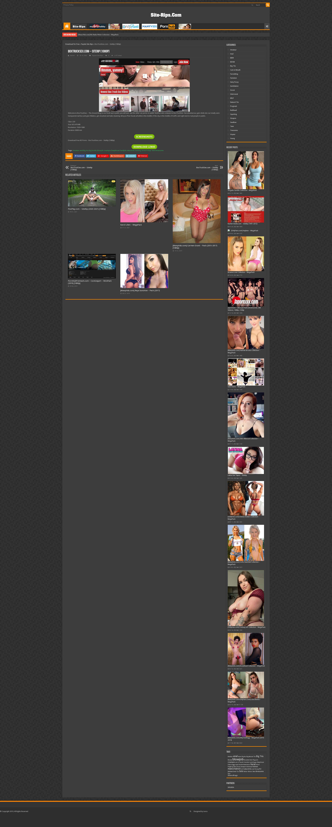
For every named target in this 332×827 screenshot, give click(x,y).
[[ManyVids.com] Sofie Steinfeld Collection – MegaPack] (246, 543)
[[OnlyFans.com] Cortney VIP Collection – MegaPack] (246, 598)
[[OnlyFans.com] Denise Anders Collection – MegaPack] (246, 498)
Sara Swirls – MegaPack (236, 387)
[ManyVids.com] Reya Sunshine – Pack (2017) (140, 290)
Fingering (230, 766)
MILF (232, 98)
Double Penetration (244, 764)
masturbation (234, 769)
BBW (232, 58)
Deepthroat (260, 762)
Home (67, 26)
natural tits (130, 150)
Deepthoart (115, 150)
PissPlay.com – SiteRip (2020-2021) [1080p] (87, 209)
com (257, 760)
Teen (153, 150)
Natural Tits (234, 102)
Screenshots (144, 136)
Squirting (233, 114)
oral (253, 769)
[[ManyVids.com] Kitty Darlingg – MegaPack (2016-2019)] (246, 722)
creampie (107, 150)
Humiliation (234, 86)
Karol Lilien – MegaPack (131, 225)
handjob (123, 150)
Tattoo (245, 771)
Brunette (246, 760)
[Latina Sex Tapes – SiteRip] (246, 460)
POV (260, 769)
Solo (241, 771)
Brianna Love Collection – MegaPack (241, 272)
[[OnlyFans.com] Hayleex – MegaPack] (229, 230)
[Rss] (252, 5)
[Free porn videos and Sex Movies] (166, 15)
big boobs (93, 150)
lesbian (255, 767)
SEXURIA (231, 787)
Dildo (229, 764)
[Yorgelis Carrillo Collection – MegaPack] (246, 170)
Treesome (234, 130)
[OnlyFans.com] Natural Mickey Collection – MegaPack (98, 35)
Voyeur (232, 134)
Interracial (234, 94)
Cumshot (246, 762)
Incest (232, 90)
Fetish (258, 764)
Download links (144, 146)
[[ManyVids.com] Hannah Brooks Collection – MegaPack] (246, 332)
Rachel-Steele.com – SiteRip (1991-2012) (242, 224)
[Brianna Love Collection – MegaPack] (246, 253)
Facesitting (234, 74)
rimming (138, 150)
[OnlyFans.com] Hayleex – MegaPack (244, 231)
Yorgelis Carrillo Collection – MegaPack (242, 190)
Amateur (76, 150)
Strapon (233, 118)
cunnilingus (253, 762)
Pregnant (233, 106)
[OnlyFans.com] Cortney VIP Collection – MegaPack (246, 627)
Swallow (233, 122)
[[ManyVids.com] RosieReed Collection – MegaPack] (246, 649)
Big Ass (86, 150)
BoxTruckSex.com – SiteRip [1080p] (81, 168)
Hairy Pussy (234, 82)
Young (232, 138)
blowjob (100, 150)
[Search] (268, 5)
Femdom (233, 78)
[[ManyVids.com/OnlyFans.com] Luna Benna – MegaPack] (246, 685)
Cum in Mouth (235, 70)
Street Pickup (146, 150)
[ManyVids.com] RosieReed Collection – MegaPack (246, 666)
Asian (239, 756)
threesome (159, 150)
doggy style (234, 764)
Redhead (233, 110)
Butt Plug (252, 760)
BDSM (232, 62)
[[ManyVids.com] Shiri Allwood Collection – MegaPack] (246, 415)
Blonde (230, 760)
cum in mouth (239, 762)
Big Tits (233, 66)
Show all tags (233, 775)
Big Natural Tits (251, 756)
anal (81, 150)
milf (242, 769)
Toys (229, 773)
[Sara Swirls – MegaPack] (246, 372)
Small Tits (236, 771)
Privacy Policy (68, 5)
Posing (256, 769)
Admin (72, 55)
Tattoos (250, 771)
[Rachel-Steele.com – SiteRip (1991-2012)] (246, 209)
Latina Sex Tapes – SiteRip (237, 475)
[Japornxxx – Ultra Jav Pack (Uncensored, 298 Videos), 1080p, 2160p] (246, 292)
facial (253, 764)
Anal (231, 54)
